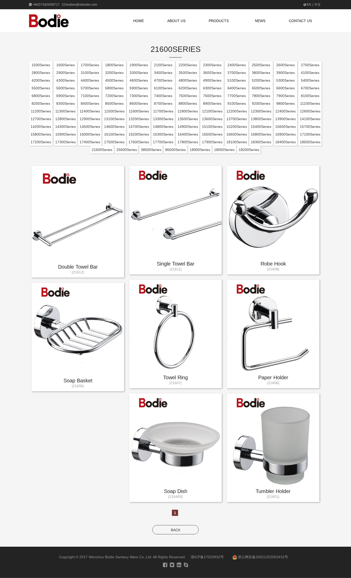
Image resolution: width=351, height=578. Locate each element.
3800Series (261, 73)
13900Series (285, 119)
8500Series (114, 103)
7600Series (212, 96)
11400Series (90, 111)
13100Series (114, 119)
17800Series (188, 142)
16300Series (163, 134)
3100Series (90, 73)
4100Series (310, 73)
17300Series (65, 142)
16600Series (236, 134)
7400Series (163, 96)
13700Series (236, 119)
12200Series (236, 111)
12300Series (261, 111)
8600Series (139, 103)
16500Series (212, 134)
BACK (175, 530)
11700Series (163, 111)
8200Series (41, 103)
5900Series (139, 88)
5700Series (90, 88)
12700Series (41, 119)
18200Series (249, 150)
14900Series (188, 127)
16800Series (261, 134)
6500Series (261, 88)
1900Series (139, 65)
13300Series (163, 119)
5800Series (114, 88)
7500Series (188, 96)
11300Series (65, 111)
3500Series (188, 73)
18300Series (261, 142)
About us (176, 21)
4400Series (90, 80)
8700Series (163, 103)
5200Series (261, 80)
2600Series (285, 65)
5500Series (41, 88)
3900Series (285, 73)
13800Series (261, 119)
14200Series (41, 127)
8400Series (90, 103)
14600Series (114, 127)
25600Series (126, 150)
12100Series (212, 111)
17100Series (310, 134)
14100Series (310, 119)
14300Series (65, 127)
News (260, 21)
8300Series (65, 103)
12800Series (65, 119)
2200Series (188, 65)
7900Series (285, 96)
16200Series (138, 134)
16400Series (188, 134)
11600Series (139, 111)
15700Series (310, 127)
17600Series (138, 142)
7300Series (139, 96)
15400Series (261, 127)
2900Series (65, 73)
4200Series (41, 80)
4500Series (114, 80)
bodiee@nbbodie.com (81, 4)
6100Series (163, 88)
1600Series (65, 65)
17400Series (90, 142)
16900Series (285, 134)
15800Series (41, 134)
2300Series (212, 65)
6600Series (285, 88)
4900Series (212, 80)
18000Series (224, 150)
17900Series (212, 142)
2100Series (163, 65)
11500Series (114, 111)
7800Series (261, 96)
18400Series (285, 142)
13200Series (138, 119)
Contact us (300, 21)
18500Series (310, 142)
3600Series (212, 73)
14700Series (138, 127)
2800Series (41, 73)
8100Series (310, 96)
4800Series (188, 80)
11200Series (41, 111)
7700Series (236, 96)
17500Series (114, 142)
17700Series (163, 142)
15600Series (285, 127)
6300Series (212, 88)
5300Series (285, 80)
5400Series (310, 80)
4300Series (65, 80)
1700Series (90, 65)
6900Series (65, 96)
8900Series (212, 103)
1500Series (41, 65)
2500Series (261, 65)
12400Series (285, 111)
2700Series (310, 65)
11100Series (310, 103)
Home (138, 21)
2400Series (236, 65)
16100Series (114, 134)
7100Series (90, 96)
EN (309, 4)
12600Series (310, 111)
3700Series (236, 73)
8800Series (188, 103)
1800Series (114, 65)
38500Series (151, 150)
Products (219, 21)
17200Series (41, 142)
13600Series (212, 119)
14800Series (163, 127)
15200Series (236, 127)
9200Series (261, 103)
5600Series (65, 88)
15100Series (212, 127)
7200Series (114, 96)
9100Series (236, 103)
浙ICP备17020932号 (207, 557)
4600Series (139, 80)
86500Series (175, 150)
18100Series (236, 142)
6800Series (41, 96)
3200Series (114, 73)
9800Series (285, 103)
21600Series (102, 150)
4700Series (163, 80)
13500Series (188, 119)
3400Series (163, 73)
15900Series (65, 134)
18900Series (200, 150)
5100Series (236, 80)
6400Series (236, 88)
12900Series (90, 119)
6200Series (188, 88)
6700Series (310, 88)
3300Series (139, 73)
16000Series (90, 134)
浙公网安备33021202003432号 (262, 557)
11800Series (188, 111)
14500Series (90, 127)
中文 (318, 4)
